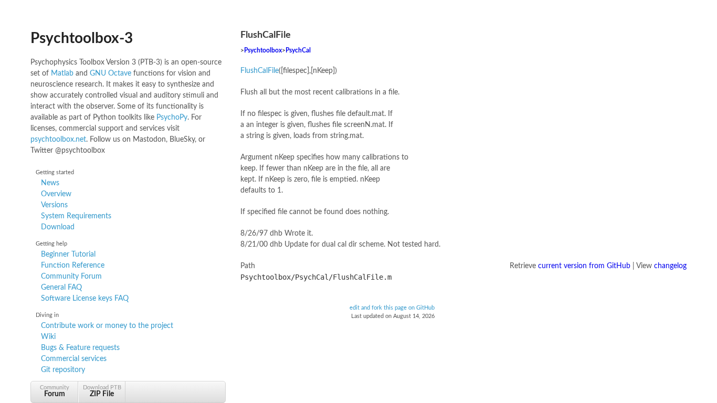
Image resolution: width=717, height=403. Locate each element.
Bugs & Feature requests (80, 348)
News (50, 183)
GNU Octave (110, 73)
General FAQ (61, 287)
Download (58, 227)
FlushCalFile (259, 71)
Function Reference (72, 265)
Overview (56, 194)
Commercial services (74, 359)
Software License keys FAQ (85, 298)
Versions (54, 205)
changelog (670, 266)
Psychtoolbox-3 (81, 38)
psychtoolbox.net (58, 139)
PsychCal (298, 51)
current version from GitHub (584, 266)
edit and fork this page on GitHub (392, 308)
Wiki (48, 337)
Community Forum (71, 276)
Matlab (62, 73)
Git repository (63, 370)
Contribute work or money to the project (107, 326)
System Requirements (76, 216)
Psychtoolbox (263, 51)
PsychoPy (171, 117)
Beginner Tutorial (68, 254)
